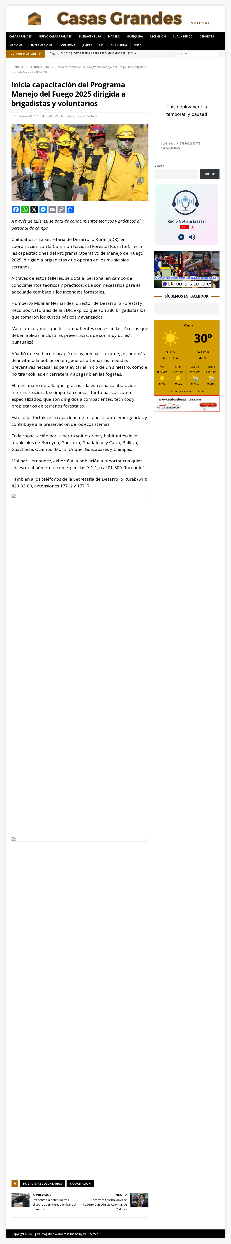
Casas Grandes (20, 36)
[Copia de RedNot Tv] (186, 285)
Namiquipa (135, 36)
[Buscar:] (196, 53)
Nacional (16, 45)
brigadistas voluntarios (42, 1184)
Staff (49, 116)
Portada (91, 116)
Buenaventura (90, 36)
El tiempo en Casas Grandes (188, 391)
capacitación (80, 1184)
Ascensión (158, 36)
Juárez (87, 45)
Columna (68, 45)
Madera (114, 36)
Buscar (159, 166)
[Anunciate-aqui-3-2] (186, 409)
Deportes (206, 36)
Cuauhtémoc (182, 36)
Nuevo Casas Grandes (55, 36)
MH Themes (90, 1234)
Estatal (80, 116)
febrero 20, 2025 (28, 116)
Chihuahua (119, 45)
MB (101, 45)
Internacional (42, 45)
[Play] (181, 237)
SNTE (137, 45)
